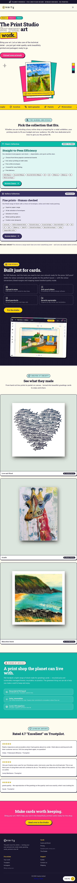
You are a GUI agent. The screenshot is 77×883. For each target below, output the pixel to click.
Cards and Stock (45, 843)
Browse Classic (10, 183)
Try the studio (13, 310)
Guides (42, 860)
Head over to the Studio (38, 822)
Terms (41, 878)
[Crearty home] (8, 7)
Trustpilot (7, 862)
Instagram (7, 865)
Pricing (42, 846)
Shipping (43, 865)
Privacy (36, 878)
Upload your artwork (12, 55)
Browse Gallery (10, 236)
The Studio (43, 851)
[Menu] (73, 7)
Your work (7, 860)
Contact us (43, 862)
